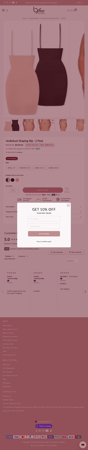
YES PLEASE (44, 234)
